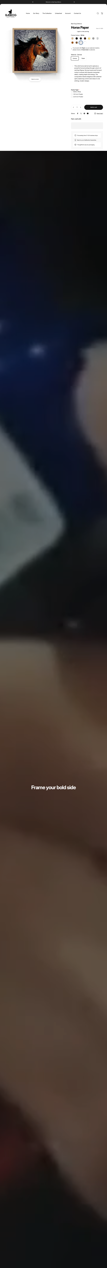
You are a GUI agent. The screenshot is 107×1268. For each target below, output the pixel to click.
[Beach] (72, 38)
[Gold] (89, 38)
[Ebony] (80, 38)
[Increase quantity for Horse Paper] (81, 107)
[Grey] (93, 38)
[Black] (76, 38)
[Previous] (33, 2)
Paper (83, 58)
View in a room (35, 79)
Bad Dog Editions (76, 23)
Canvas (75, 58)
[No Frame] (85, 42)
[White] (80, 42)
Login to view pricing (83, 31)
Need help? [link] (100, 113)
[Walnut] (76, 42)
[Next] (74, 2)
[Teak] (72, 42)
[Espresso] (85, 38)
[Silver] (97, 38)
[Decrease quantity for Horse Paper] (73, 107)
